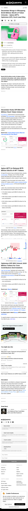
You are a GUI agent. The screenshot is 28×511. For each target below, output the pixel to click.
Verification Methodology (19, 482)
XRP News (3, 481)
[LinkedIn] (11, 20)
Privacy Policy (12, 392)
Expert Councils (19, 473)
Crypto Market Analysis (6, 485)
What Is (10, 289)
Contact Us (3, 469)
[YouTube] (2, 20)
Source (15, 147)
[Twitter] (5, 20)
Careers (2, 473)
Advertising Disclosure (21, 485)
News (2, 7)
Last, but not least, (6, 270)
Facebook (16, 310)
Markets (6, 7)
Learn (17, 469)
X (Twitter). (23, 310)
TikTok (11, 310)
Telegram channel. (16, 308)
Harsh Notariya (10, 42)
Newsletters (19, 475)
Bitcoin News (4, 483)
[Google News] (13, 422)
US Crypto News (4, 489)
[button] (14, 427)
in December (4, 175)
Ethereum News (4, 487)
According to (4, 114)
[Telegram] (8, 20)
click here (12, 319)
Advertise (3, 467)
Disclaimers (22, 392)
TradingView (19, 260)
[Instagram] (15, 20)
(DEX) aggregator (10, 116)
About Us (3, 471)
